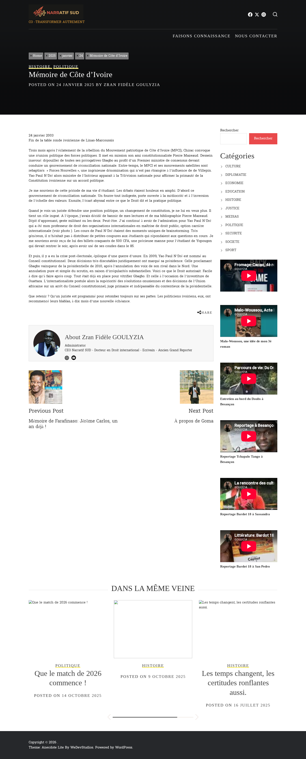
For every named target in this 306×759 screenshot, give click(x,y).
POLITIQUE (234, 225)
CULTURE (233, 166)
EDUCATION (235, 192)
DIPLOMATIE (235, 175)
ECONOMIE (234, 183)
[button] (109, 717)
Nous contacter (256, 36)
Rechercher (229, 130)
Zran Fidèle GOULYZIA (132, 84)
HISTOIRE (233, 200)
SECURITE (233, 233)
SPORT (230, 250)
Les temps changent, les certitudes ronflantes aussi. (157, 682)
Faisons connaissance (202, 36)
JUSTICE (232, 208)
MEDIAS (232, 217)
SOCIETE (232, 242)
